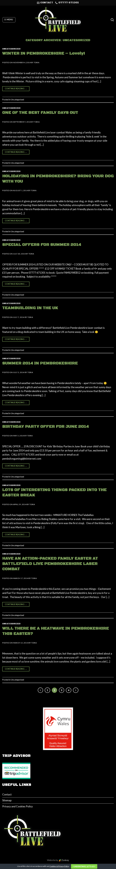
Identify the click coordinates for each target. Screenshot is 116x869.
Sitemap (6, 800)
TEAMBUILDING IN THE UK (30, 307)
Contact (7, 794)
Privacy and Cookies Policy (17, 806)
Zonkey (65, 860)
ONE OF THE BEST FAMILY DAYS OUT (40, 112)
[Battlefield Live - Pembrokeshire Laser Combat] (58, 20)
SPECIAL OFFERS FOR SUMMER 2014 (41, 244)
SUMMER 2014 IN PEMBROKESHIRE (40, 363)
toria (36, 62)
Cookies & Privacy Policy (59, 866)
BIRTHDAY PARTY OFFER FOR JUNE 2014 (45, 426)
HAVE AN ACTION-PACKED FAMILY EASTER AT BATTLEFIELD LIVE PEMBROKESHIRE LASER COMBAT (50, 564)
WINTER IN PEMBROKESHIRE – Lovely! (43, 53)
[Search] (112, 19)
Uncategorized (11, 49)
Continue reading (16, 88)
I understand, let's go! (84, 866)
